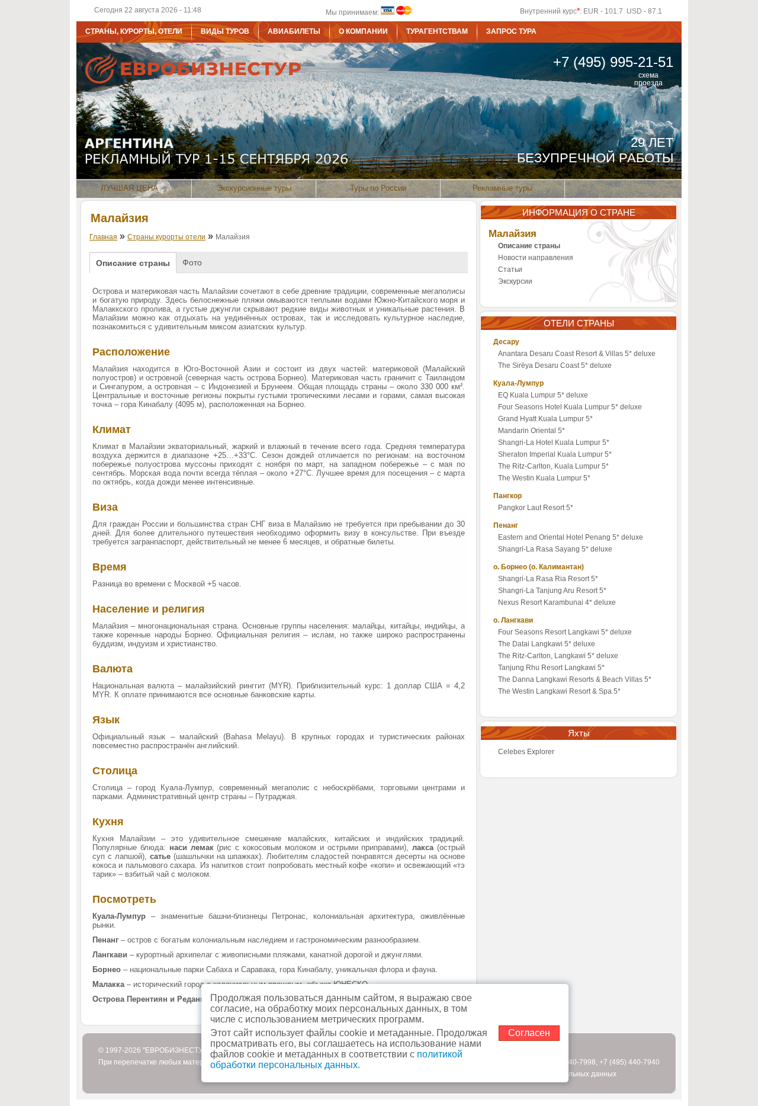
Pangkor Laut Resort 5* (535, 508)
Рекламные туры (502, 188)
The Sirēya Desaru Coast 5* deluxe (555, 365)
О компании (363, 31)
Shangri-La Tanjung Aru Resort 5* (552, 590)
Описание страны (133, 263)
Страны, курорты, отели (133, 31)
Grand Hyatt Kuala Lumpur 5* (545, 419)
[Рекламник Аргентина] (379, 120)
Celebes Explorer (526, 752)
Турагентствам (437, 31)
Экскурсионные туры (254, 188)
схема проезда (648, 75)
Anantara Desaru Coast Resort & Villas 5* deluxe (577, 354)
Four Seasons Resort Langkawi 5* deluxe (565, 632)
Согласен (529, 1033)
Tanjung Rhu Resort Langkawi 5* (551, 667)
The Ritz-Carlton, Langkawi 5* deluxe (558, 656)
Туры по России (378, 188)
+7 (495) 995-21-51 (613, 62)
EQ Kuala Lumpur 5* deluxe (543, 395)
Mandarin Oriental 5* (531, 431)
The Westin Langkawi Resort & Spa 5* (559, 691)
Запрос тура (511, 31)
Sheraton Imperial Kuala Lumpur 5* (555, 454)
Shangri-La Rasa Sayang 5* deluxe (555, 549)
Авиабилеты (294, 31)
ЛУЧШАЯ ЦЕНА (129, 188)
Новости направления (535, 258)
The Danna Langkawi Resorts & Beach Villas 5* (574, 679)
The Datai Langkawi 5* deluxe (546, 644)
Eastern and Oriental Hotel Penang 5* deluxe (570, 537)
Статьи (510, 269)
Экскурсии (515, 281)
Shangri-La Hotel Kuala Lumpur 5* (553, 442)
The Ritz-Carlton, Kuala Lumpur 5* (553, 466)
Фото (192, 262)
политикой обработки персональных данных (336, 1059)
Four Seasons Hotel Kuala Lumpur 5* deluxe (570, 407)
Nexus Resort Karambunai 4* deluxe (557, 602)
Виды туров (225, 31)
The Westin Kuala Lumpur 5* (544, 478)
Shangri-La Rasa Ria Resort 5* (548, 579)
